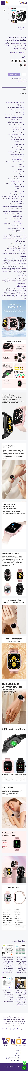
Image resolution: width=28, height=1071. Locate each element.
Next (21, 30)
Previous (20, 27)
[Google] (6, 1029)
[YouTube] (17, 1029)
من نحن (18, 1053)
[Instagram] (21, 1029)
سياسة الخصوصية (15, 1060)
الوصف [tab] (24, 89)
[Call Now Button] (24, 1068)
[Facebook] (25, 1029)
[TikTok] (14, 1029)
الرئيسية (18, 1050)
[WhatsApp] (10, 1029)
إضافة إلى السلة (14, 74)
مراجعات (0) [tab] (23, 93)
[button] (4, 10)
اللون (23, 57)
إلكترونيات (19, 81)
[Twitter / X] (3, 1029)
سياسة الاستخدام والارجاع (13, 1058)
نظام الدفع (17, 1055)
